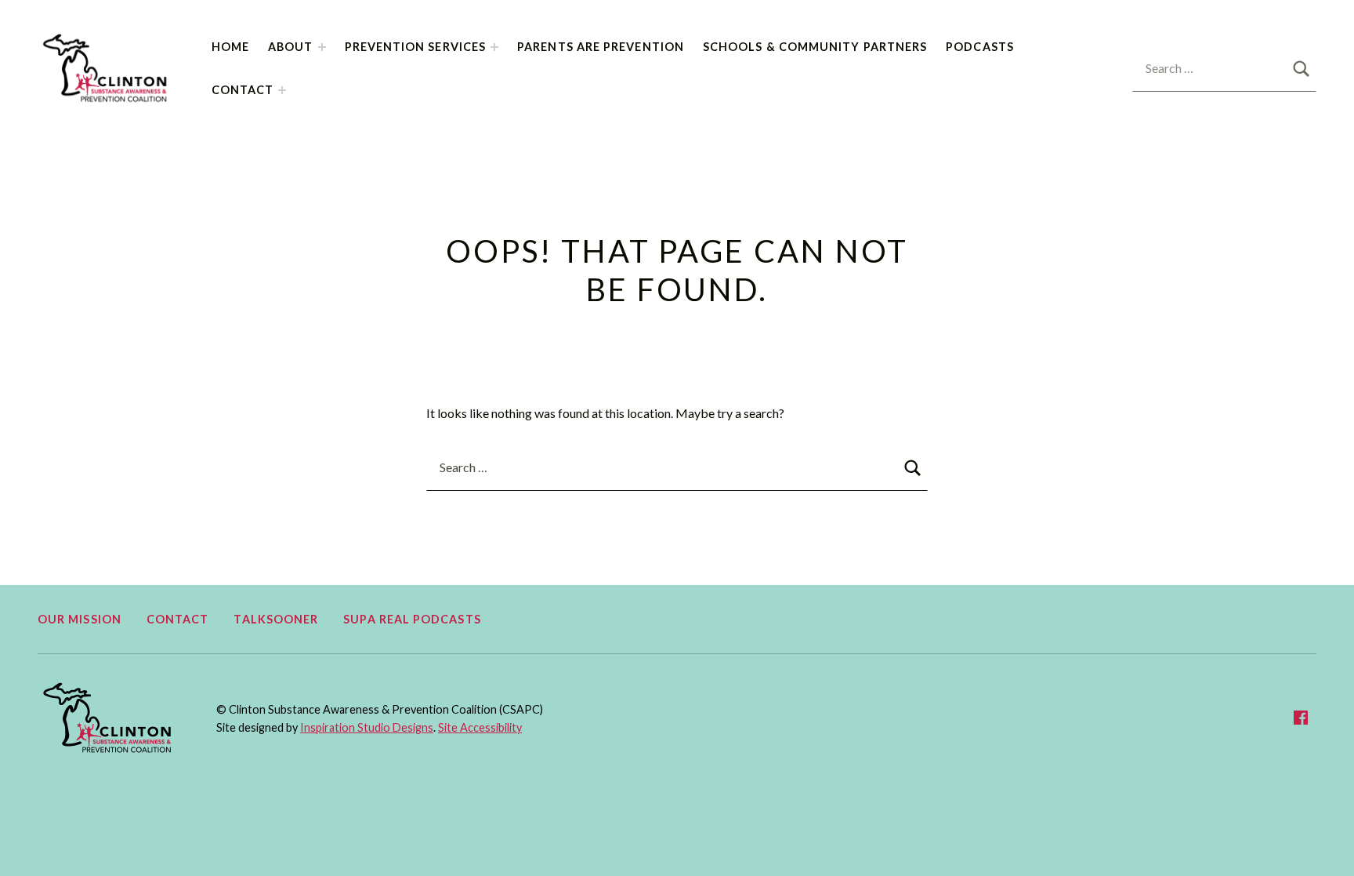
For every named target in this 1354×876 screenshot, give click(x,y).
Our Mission (79, 619)
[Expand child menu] (322, 47)
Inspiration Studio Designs (366, 727)
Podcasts (980, 46)
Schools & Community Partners (815, 46)
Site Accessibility (480, 727)
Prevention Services (416, 46)
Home (230, 46)
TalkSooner (276, 619)
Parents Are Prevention (600, 46)
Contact (243, 89)
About (290, 46)
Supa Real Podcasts (411, 619)
